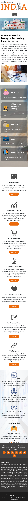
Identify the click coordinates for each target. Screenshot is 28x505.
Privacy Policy (13, 449)
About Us (11, 445)
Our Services (19, 445)
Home (5, 445)
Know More (14, 194)
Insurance (13, 447)
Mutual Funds (5, 447)
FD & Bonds (21, 447)
